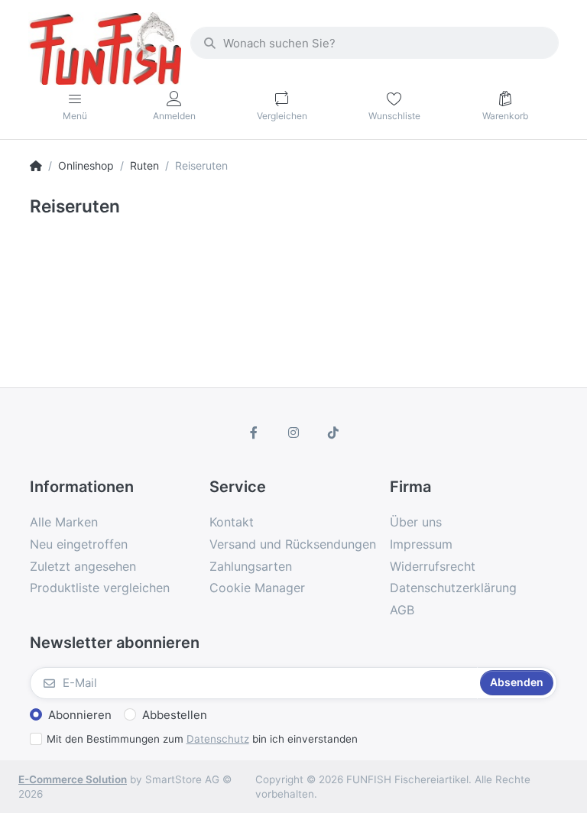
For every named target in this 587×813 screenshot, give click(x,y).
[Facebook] (254, 432)
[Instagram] (293, 432)
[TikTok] (333, 432)
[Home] (36, 165)
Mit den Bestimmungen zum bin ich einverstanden (202, 739)
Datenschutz (217, 739)
